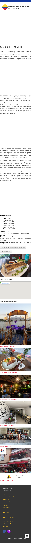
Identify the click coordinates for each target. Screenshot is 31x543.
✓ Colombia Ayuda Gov (8, 1)
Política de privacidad (8, 521)
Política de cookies (7, 523)
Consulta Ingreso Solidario (10, 517)
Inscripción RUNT (7, 505)
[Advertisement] (15, 28)
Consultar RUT (6, 499)
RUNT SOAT (6, 515)
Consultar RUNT (7, 507)
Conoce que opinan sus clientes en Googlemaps (13, 247)
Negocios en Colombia (8, 496)
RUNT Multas (6, 512)
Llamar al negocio (6, 251)
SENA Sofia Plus (22, 1)
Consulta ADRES (7, 501)
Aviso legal (5, 526)
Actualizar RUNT (7, 510)
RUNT (4, 504)
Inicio (4, 494)
